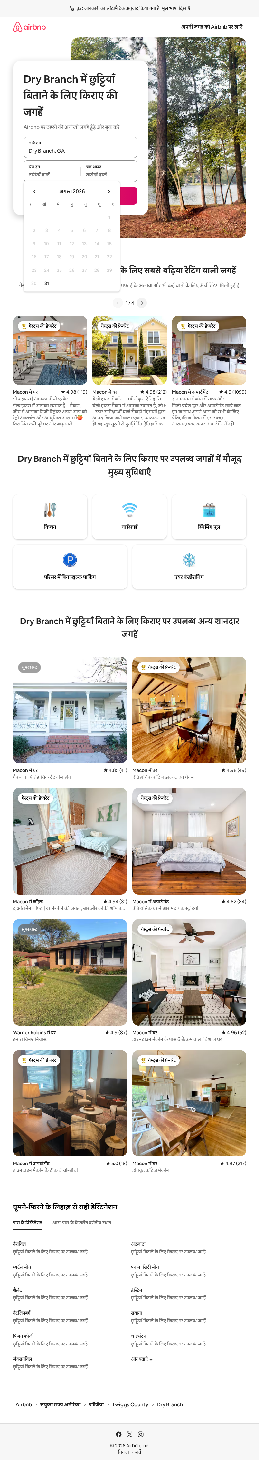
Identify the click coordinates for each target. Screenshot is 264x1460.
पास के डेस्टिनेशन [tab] (27, 1222)
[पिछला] (118, 303)
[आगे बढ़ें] (142, 303)
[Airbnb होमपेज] (29, 27)
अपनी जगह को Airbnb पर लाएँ (211, 26)
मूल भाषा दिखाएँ (176, 8)
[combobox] (80, 151)
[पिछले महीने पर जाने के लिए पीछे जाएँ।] (35, 191)
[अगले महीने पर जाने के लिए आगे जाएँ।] (109, 191)
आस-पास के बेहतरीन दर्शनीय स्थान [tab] (81, 1222)
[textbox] (52, 175)
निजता (123, 1452)
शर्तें (138, 1452)
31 (46, 283)
